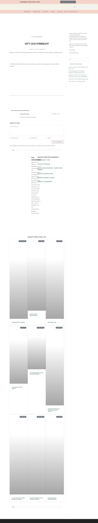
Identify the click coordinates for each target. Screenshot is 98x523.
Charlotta (70, 81)
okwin (70, 79)
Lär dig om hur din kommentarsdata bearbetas (45, 145)
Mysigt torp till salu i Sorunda (79, 72)
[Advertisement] (36, 83)
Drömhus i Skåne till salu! (46, 177)
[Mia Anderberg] (76, 24)
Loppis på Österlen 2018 (45, 173)
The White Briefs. (41, 52)
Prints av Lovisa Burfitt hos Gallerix (79, 81)
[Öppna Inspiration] (40, 11)
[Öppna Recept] (55, 11)
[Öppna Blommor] (49, 11)
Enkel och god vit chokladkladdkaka (81, 76)
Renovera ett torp (43, 160)
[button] (29, 103)
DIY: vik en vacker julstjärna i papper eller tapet (80, 79)
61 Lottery (70, 67)
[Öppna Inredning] (31, 11)
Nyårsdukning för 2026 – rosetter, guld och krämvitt (54, 410)
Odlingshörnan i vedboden (18, 322)
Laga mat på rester (43, 164)
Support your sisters (44, 181)
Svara (62, 113)
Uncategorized (42, 49)
